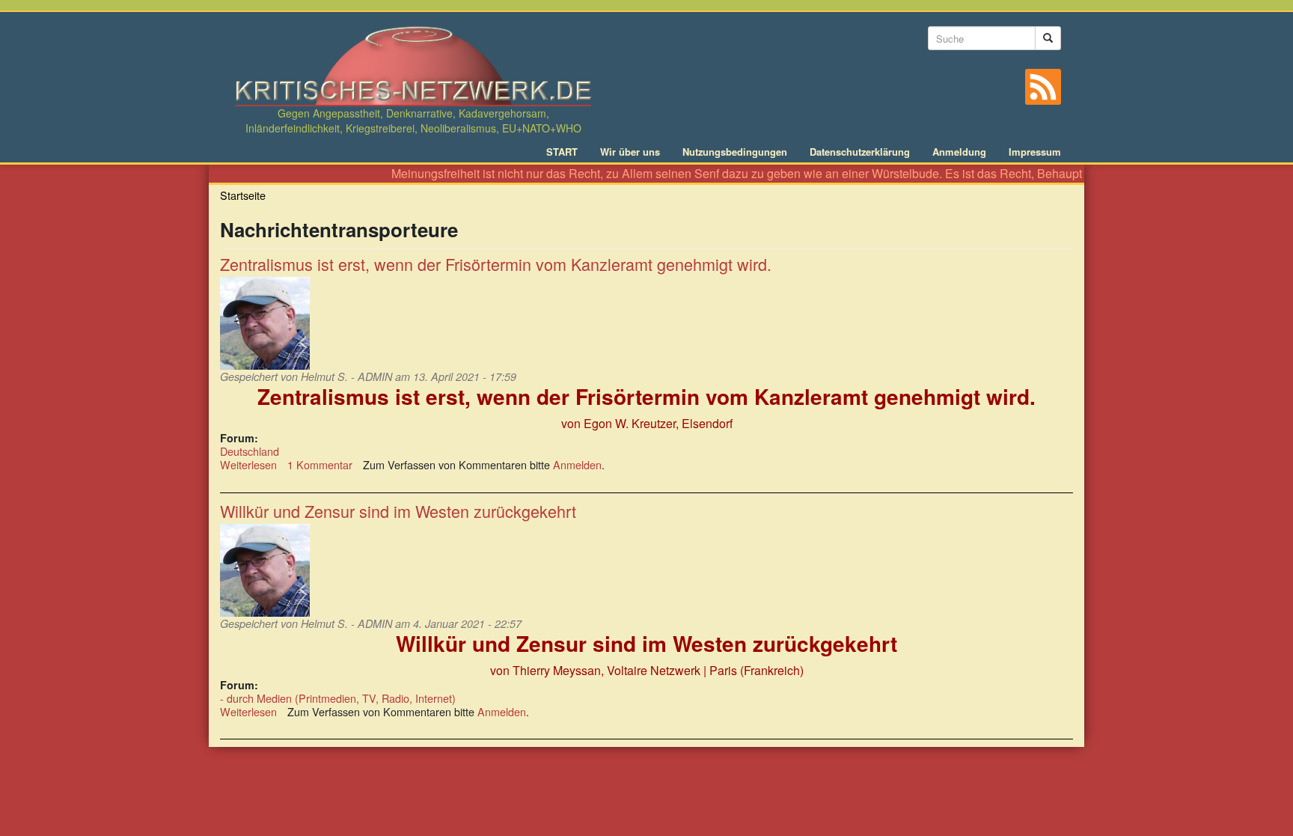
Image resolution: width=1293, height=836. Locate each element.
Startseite (243, 195)
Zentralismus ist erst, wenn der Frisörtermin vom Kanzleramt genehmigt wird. (495, 263)
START (562, 152)
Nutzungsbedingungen (734, 152)
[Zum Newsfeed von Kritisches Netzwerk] (1043, 87)
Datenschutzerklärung (860, 152)
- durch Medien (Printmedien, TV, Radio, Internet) (338, 698)
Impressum (1035, 152)
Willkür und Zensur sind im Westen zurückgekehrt (398, 510)
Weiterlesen (248, 464)
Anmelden (577, 464)
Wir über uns (630, 152)
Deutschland (249, 451)
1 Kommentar (319, 464)
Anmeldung (959, 152)
